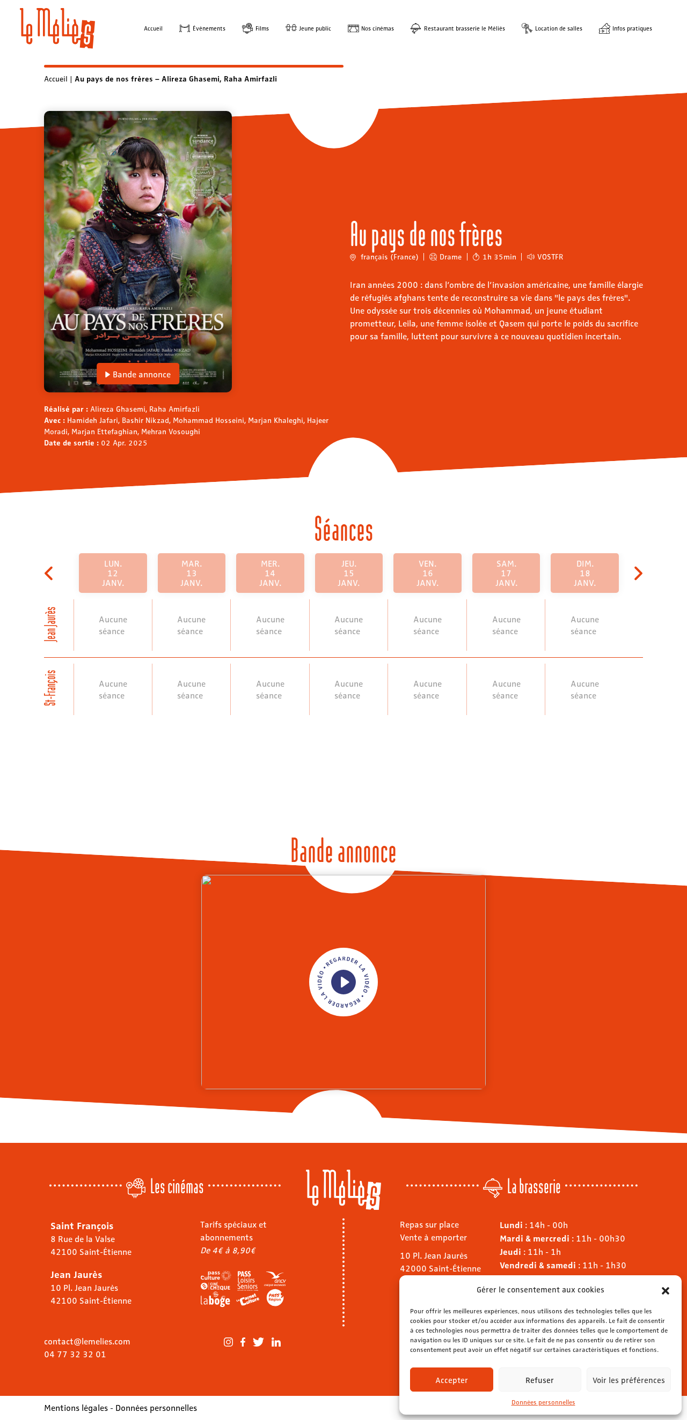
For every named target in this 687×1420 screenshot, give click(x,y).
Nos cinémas (377, 28)
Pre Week (50, 573)
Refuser (539, 1379)
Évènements (209, 28)
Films (262, 28)
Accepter (451, 1379)
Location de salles (558, 28)
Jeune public (315, 28)
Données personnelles (543, 1401)
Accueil (153, 28)
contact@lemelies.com (87, 1341)
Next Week (637, 573)
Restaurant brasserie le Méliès (464, 28)
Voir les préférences (629, 1379)
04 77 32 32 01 (75, 1353)
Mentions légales (76, 1407)
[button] (665, 1289)
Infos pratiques (632, 28)
